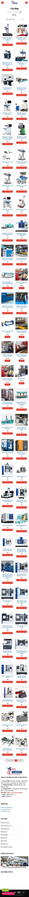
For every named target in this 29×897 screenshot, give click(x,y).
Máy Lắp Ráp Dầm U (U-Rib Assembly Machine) (7, 283)
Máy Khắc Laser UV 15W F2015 (7, 162)
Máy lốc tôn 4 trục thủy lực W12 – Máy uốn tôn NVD (22, 307)
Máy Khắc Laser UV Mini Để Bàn (21, 210)
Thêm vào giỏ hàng (7, 44)
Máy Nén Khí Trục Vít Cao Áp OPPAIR (21, 453)
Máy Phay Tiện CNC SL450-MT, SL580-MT (7, 549)
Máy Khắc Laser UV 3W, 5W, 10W (21, 186)
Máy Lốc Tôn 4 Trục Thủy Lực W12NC (7, 331)
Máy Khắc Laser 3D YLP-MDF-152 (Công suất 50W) (7, 64)
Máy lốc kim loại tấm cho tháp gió (21, 283)
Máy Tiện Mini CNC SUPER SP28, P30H (7, 651)
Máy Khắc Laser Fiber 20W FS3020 (7, 113)
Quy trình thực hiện (5, 811)
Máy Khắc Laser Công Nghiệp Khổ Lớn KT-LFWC (21, 89)
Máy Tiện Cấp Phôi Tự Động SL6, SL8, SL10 (21, 575)
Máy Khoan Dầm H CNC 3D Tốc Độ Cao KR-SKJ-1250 (7, 234)
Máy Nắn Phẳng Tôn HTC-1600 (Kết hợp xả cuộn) (21, 429)
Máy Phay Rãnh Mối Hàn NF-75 (21, 526)
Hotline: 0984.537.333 (8, 893)
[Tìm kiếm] (26, 2)
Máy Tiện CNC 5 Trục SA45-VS (21, 626)
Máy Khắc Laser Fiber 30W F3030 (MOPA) (21, 113)
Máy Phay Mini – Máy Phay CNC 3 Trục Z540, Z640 (21, 501)
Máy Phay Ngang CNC (7, 525)
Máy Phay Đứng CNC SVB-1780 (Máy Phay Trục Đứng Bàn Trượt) (21, 550)
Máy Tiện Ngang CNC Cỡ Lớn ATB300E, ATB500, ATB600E (21, 652)
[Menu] (2, 2)
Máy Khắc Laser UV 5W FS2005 (7, 210)
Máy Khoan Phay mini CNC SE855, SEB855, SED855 (21, 234)
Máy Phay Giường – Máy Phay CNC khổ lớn (7, 501)
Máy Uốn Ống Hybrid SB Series (21, 749)
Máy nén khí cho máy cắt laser (7, 453)
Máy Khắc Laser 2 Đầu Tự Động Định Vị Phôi (21, 38)
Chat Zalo (5, 890)
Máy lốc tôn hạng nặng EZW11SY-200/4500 (7, 379)
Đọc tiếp (7, 336)
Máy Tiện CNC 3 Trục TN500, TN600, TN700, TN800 (21, 602)
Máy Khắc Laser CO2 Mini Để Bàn (21, 63)
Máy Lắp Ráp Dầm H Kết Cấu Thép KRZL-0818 (21, 259)
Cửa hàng (15, 12)
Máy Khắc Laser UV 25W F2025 (7, 186)
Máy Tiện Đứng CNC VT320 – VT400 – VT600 (7, 700)
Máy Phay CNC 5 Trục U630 (21, 477)
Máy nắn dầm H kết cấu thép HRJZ (7, 428)
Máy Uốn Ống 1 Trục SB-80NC (7, 725)
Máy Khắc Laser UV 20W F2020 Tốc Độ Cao (21, 162)
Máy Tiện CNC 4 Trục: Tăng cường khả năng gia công (7, 627)
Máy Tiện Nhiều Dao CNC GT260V (7, 676)
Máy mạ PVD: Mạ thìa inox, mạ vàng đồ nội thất (7, 403)
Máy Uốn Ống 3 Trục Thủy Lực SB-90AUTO (7, 749)
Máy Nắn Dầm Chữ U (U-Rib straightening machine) (21, 404)
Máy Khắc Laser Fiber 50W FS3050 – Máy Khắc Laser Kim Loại (7, 138)
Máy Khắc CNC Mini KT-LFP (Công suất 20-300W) (7, 39)
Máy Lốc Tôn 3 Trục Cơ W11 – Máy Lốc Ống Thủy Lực (7, 307)
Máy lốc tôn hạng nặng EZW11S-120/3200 (22, 331)
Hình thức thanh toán (6, 809)
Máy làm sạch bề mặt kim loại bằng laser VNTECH (7, 259)
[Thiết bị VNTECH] (14, 2)
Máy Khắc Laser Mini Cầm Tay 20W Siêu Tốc (22, 137)
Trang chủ (9, 12)
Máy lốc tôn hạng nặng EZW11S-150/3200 (7, 355)
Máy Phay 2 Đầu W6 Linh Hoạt (7, 477)
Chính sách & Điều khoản (6, 807)
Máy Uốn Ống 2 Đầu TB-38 (21, 725)
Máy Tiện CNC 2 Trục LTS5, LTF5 (7, 601)
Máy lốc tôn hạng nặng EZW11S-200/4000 (22, 355)
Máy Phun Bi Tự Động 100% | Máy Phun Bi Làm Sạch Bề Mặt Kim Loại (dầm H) (7, 576)
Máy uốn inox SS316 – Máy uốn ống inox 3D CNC (21, 701)
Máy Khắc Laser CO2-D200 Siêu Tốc (7, 88)
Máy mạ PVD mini (21, 378)
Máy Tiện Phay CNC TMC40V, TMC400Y (21, 676)
